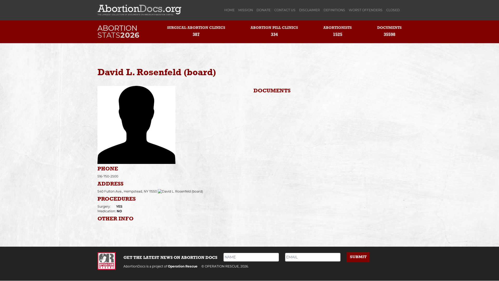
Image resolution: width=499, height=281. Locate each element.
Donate (264, 10)
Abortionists (337, 28)
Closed (393, 10)
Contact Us (285, 10)
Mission (245, 10)
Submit (358, 257)
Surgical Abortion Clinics (196, 28)
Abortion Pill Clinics (274, 28)
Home (230, 10)
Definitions (334, 10)
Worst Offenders (366, 10)
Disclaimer (309, 10)
